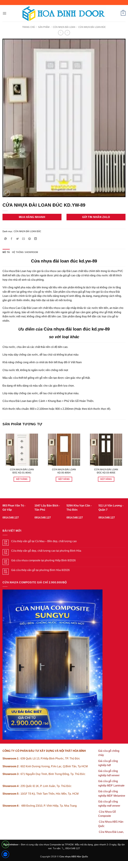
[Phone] (5, 845)
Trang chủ (28, 27)
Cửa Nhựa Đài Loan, (111, 831)
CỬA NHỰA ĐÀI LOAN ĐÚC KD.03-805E (106, 471)
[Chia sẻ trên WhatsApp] (5, 239)
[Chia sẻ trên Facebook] (11, 239)
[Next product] (60, 32)
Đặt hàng (22, 479)
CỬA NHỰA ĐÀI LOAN (64, 27)
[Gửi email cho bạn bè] (23, 239)
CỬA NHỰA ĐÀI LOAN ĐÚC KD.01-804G (22, 471)
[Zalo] (5, 854)
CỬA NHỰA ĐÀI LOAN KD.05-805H (64, 471)
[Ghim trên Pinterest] (29, 239)
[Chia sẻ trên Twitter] (17, 239)
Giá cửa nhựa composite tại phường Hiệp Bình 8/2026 (43, 560)
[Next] (125, 458)
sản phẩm (44, 27)
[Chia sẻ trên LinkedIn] (35, 239)
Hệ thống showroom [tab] (25, 252)
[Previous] (2, 458)
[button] (4, 13)
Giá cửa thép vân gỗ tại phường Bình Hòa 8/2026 (40, 570)
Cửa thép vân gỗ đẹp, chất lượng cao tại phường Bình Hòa (46, 550)
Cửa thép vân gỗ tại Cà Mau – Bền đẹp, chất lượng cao (44, 541)
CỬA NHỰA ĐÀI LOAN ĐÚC (92, 27)
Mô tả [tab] (6, 252)
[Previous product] (67, 32)
